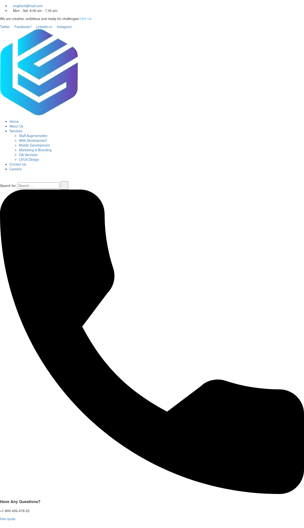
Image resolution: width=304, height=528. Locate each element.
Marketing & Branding (35, 149)
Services (16, 130)
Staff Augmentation (33, 135)
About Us (16, 126)
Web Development (33, 140)
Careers (16, 168)
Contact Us (18, 164)
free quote (7, 518)
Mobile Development (34, 145)
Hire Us (85, 18)
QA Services (28, 154)
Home (14, 121)
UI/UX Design (29, 159)
